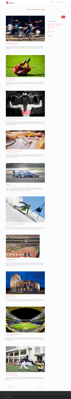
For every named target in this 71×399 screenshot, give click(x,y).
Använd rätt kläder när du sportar (53, 25)
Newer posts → (40, 386)
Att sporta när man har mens (13, 118)
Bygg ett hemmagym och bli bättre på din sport (56, 24)
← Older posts (10, 386)
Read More (8, 49)
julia (9, 44)
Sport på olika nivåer (11, 373)
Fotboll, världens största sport (14, 334)
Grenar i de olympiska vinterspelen (15, 224)
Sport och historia (10, 296)
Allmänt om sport (10, 259)
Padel (49, 29)
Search (63, 16)
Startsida (52, 1)
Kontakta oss (61, 1)
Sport (57, 1)
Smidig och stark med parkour (14, 151)
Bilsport (8, 184)
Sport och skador (10, 78)
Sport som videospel (51, 31)
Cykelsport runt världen (12, 43)
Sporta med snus (50, 27)
